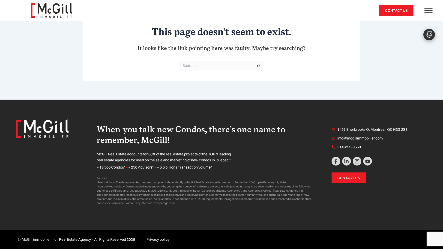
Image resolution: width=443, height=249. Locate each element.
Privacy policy (158, 239)
